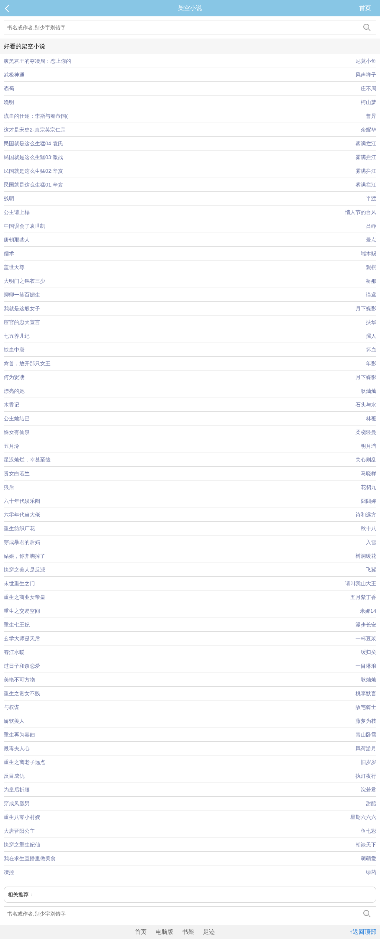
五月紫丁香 (363, 597)
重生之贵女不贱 (22, 693)
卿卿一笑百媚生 (22, 295)
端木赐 (368, 253)
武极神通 (14, 75)
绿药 (371, 872)
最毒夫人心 (17, 748)
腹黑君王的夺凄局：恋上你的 (37, 61)
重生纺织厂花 (19, 528)
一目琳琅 (366, 666)
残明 (9, 198)
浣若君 (368, 790)
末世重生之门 (19, 583)
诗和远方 (366, 515)
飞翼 (371, 570)
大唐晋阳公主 (19, 831)
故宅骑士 (366, 707)
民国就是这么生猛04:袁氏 (33, 143)
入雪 (371, 542)
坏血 (371, 350)
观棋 (371, 267)
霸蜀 (9, 88)
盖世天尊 (14, 267)
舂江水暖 (14, 652)
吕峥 (371, 226)
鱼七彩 (368, 831)
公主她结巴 (17, 418)
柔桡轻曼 (366, 432)
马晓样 (368, 473)
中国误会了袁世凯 (24, 226)
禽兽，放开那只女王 (27, 363)
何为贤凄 (14, 377)
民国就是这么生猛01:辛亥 (33, 185)
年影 (371, 363)
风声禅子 (366, 75)
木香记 (11, 405)
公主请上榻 (17, 212)
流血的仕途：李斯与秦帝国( (36, 116)
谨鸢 (371, 295)
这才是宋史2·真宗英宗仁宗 (35, 130)
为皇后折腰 (17, 790)
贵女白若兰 (17, 473)
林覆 (371, 418)
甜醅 (371, 803)
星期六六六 (363, 817)
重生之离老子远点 (24, 762)
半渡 (371, 198)
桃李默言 (366, 693)
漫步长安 (366, 625)
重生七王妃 (17, 625)
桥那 (371, 281)
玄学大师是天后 (22, 638)
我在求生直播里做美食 (30, 858)
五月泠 (11, 446)
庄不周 (368, 88)
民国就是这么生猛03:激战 (33, 157)
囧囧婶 (368, 501)
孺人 (371, 336)
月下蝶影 (366, 308)
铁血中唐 (14, 350)
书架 (188, 932)
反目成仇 (14, 776)
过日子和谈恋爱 (22, 666)
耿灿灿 (368, 391)
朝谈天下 (366, 845)
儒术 (9, 253)
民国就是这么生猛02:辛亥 (33, 171)
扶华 (371, 322)
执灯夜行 (366, 776)
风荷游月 (366, 748)
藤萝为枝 (366, 721)
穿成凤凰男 (17, 803)
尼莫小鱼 (366, 61)
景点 (371, 240)
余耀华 (368, 130)
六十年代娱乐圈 (22, 501)
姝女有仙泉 (17, 432)
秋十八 (368, 528)
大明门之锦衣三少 (24, 281)
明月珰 (368, 446)
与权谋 (11, 707)
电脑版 (164, 932)
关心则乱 (366, 460)
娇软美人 (14, 721)
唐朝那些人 (17, 240)
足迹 (209, 932)
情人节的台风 (360, 212)
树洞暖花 (366, 556)
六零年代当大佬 (22, 515)
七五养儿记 (17, 336)
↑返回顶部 (363, 932)
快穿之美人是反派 (24, 570)
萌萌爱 (368, 858)
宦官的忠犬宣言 (22, 322)
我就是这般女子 (22, 308)
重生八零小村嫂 (22, 817)
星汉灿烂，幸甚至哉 (27, 460)
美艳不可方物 (19, 680)
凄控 (9, 872)
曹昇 (371, 116)
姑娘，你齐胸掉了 (24, 556)
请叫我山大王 (360, 583)
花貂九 (368, 487)
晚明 (9, 102)
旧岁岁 (368, 762)
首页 (365, 8)
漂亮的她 (14, 391)
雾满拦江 (366, 143)
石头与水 (366, 405)
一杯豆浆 (366, 638)
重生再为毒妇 (19, 735)
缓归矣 (368, 652)
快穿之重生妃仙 (22, 845)
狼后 (9, 487)
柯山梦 (368, 102)
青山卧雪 (366, 735)
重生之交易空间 (22, 611)
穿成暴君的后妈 (22, 542)
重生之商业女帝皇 (24, 597)
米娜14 (368, 611)
